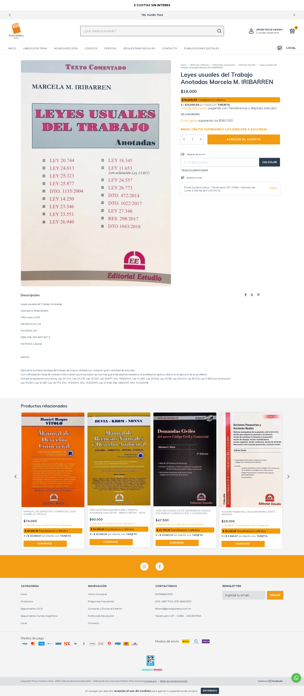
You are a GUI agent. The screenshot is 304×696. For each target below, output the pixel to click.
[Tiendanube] (270, 681)
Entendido (210, 690)
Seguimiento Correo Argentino (39, 615)
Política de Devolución (101, 615)
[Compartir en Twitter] (251, 295)
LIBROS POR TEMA (35, 48)
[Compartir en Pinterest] (258, 295)
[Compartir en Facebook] (246, 295)
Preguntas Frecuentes (101, 601)
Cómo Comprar (97, 594)
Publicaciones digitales (201, 48)
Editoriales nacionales (224, 65)
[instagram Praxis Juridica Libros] (144, 566)
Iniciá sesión (273, 29)
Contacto (169, 48)
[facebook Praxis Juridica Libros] (160, 566)
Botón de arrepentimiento (173, 681)
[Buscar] (219, 31)
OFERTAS (110, 48)
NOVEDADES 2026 (66, 48)
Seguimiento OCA (32, 608)
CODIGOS (91, 48)
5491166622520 (164, 594)
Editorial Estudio (247, 65)
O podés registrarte (267, 32)
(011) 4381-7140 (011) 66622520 (173, 601)
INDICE (25, 357)
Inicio (12, 48)
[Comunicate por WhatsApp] (296, 678)
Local (24, 623)
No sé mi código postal (195, 169)
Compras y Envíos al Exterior (105, 608)
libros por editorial (199, 65)
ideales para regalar (139, 48)
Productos (27, 601)
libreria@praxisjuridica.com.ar (173, 608)
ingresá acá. (150, 681)
